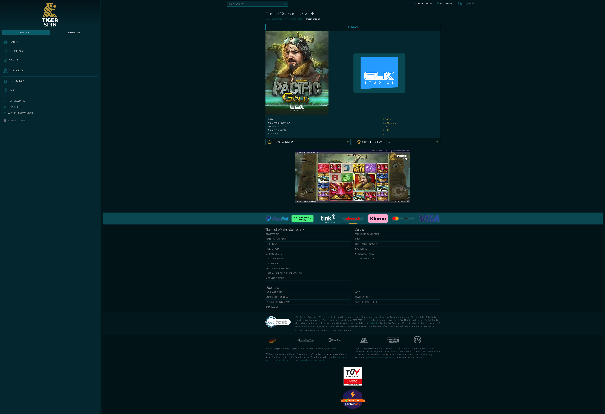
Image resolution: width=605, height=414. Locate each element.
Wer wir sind (274, 292)
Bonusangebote (276, 239)
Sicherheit (362, 248)
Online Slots (17, 51)
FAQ (11, 90)
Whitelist (374, 323)
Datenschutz (363, 297)
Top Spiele (14, 107)
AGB (357, 292)
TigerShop (16, 80)
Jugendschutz (364, 258)
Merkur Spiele (274, 278)
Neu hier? (26, 32)
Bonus (13, 60)
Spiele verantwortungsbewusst (380, 357)
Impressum (272, 306)
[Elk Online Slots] (379, 72)
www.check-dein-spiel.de (312, 360)
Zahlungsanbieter (367, 234)
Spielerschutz (17, 120)
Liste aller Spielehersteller (283, 273)
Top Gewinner (17, 100)
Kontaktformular (367, 244)
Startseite (16, 42)
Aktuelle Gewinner (20, 113)
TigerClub (15, 70)
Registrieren (424, 3)
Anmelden (446, 3)
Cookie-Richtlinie (366, 302)
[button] (353, 223)
